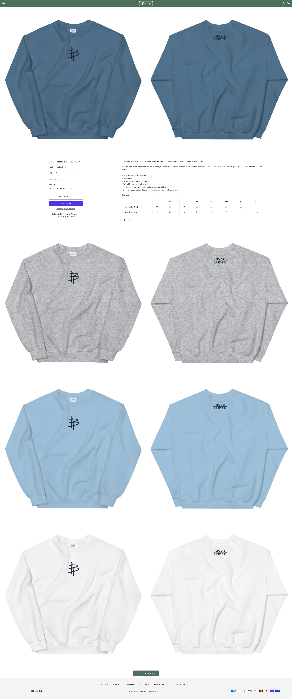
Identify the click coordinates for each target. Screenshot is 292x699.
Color (52, 167)
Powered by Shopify (155, 691)
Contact (117, 684)
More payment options (65, 208)
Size (52, 173)
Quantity (53, 179)
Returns (144, 684)
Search (104, 684)
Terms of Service (182, 684)
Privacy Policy (161, 684)
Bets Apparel (141, 691)
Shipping (52, 188)
